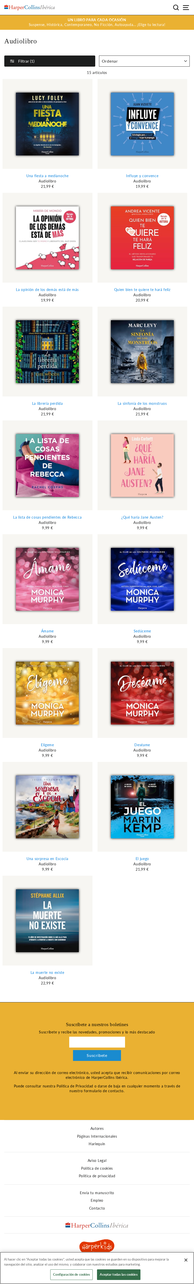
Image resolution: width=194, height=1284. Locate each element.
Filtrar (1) (25, 61)
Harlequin (97, 1144)
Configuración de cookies (71, 1274)
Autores (97, 1129)
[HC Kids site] (97, 1247)
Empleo (97, 1200)
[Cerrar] (185, 1260)
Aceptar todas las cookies (118, 1274)
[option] (97, 22)
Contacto (97, 1208)
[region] (97, 1268)
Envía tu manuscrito (97, 1193)
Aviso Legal (97, 1161)
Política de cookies (97, 1168)
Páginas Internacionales (97, 1136)
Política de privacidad (97, 1176)
